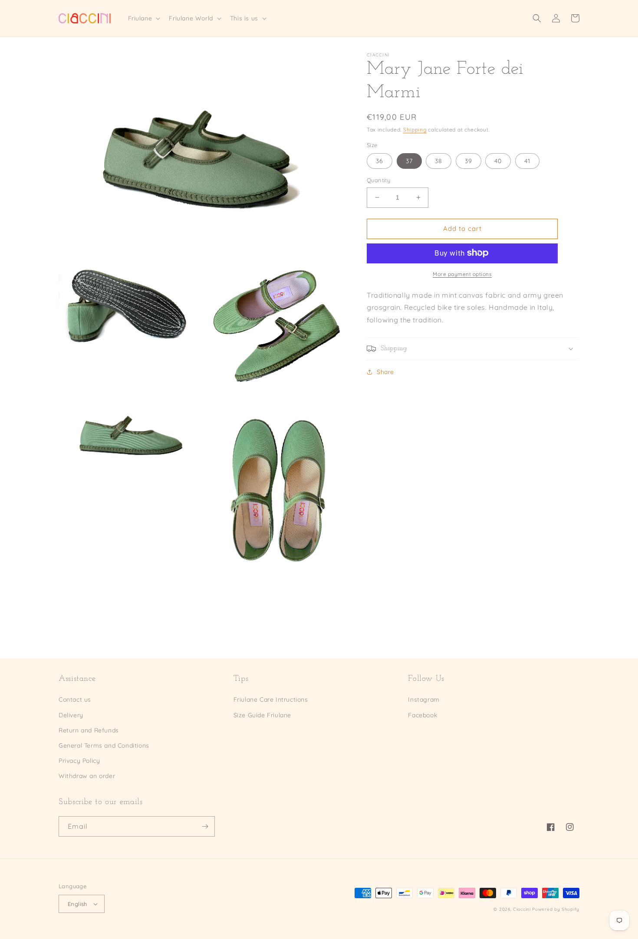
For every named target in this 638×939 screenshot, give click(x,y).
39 (468, 161)
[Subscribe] (204, 826)
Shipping (415, 129)
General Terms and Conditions (104, 745)
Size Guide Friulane (262, 715)
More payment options (462, 273)
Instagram (423, 699)
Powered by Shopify (555, 909)
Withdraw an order (87, 776)
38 (438, 161)
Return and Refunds (89, 730)
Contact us (75, 699)
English (77, 903)
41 (527, 161)
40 (498, 161)
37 (409, 161)
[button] (143, 18)
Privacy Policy (79, 761)
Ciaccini (522, 909)
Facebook (422, 715)
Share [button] (385, 372)
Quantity (378, 180)
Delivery (71, 715)
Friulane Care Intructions (270, 699)
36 (379, 161)
